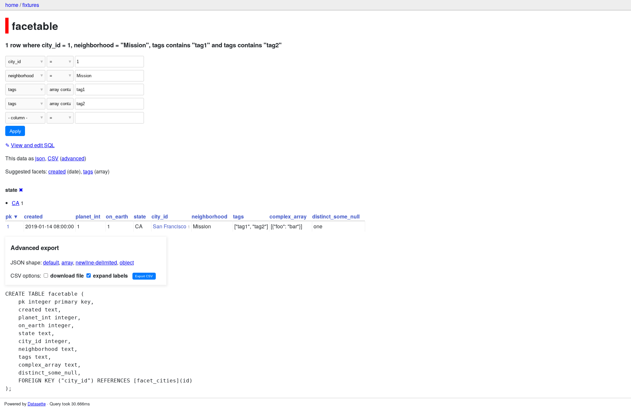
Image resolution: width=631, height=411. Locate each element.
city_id (160, 216)
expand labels (110, 275)
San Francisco (169, 226)
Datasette (37, 403)
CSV (53, 158)
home (11, 5)
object (127, 262)
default (51, 262)
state (140, 216)
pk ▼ (12, 216)
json (40, 158)
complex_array (288, 216)
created (57, 171)
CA (15, 203)
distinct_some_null (336, 216)
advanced (72, 158)
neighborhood (209, 216)
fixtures (30, 5)
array (67, 262)
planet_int (88, 216)
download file (66, 275)
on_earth (117, 216)
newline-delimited (96, 262)
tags (88, 171)
